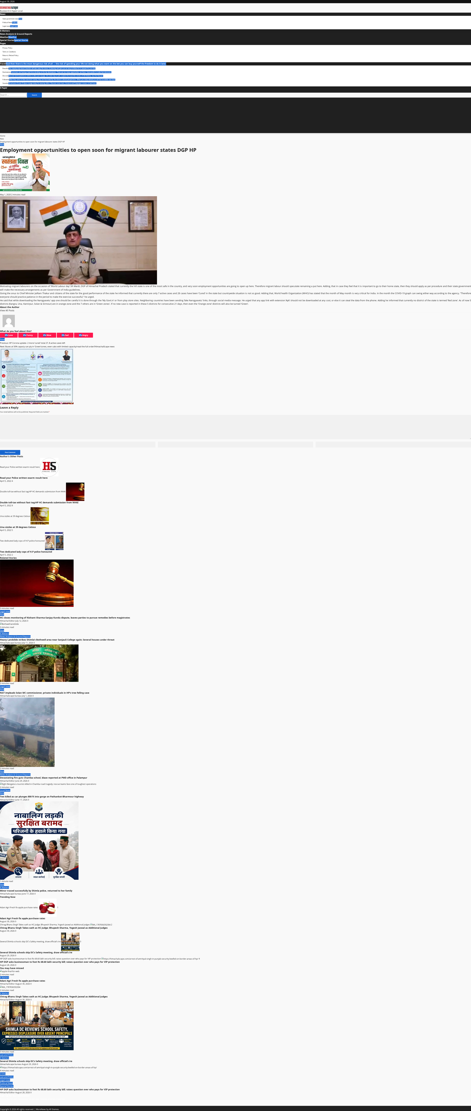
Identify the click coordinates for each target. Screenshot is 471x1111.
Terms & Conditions (9, 52)
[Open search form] (1, 91)
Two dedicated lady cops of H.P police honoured (22, 540)
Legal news (10, 26)
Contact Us (6, 59)
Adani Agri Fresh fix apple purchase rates (19, 907)
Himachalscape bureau (11, 642)
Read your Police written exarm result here (20, 467)
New (2, 144)
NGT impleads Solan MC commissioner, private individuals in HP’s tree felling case (44, 692)
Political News (9, 22)
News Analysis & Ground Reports (16, 34)
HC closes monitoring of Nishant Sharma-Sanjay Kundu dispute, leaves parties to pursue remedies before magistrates (65, 617)
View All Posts (7, 310)
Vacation (49, 83)
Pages (3, 43)
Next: (57, 346)
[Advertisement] (235, 116)
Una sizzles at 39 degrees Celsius (15, 516)
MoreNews (41, 1109)
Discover (52, 76)
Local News (5, 790)
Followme (58, 80)
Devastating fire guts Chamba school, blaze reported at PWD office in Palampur (43, 777)
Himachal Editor (7, 620)
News (2, 14)
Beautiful (48, 68)
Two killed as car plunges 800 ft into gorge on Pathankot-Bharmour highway (42, 796)
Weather (8, 37)
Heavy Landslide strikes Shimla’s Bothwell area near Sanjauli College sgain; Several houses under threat (57, 639)
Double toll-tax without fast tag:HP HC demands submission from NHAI (33, 491)
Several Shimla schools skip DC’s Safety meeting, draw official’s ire (30, 941)
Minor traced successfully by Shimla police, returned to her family (36, 890)
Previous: (32, 343)
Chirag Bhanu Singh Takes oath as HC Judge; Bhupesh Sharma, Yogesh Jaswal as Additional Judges (45, 924)
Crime (3, 1073)
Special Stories (14, 40)
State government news (12, 19)
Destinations (56, 72)
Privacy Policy (7, 48)
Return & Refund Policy (10, 55)
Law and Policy (6, 1055)
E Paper (3, 88)
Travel (83, 63)
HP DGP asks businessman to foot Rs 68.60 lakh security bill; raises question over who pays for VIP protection (50, 958)
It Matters (5, 30)
